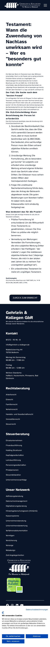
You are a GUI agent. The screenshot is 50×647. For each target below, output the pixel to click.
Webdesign (10, 550)
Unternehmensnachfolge (16, 480)
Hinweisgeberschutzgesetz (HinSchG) (21, 511)
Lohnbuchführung (13, 460)
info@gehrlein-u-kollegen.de (17, 345)
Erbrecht (9, 400)
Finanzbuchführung (14, 445)
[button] (44, 5)
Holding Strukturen (14, 450)
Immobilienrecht (13, 419)
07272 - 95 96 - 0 (13, 340)
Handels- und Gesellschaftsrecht (19, 414)
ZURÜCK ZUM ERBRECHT (25, 298)
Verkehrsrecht (12, 409)
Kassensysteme (12, 516)
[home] (22, 5)
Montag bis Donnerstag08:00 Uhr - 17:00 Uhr (15, 358)
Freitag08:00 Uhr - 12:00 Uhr (15, 366)
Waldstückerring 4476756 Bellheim (14, 351)
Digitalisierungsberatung (16, 506)
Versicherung (11, 541)
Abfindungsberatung (14, 496)
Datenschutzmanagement (16, 501)
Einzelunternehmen (14, 441)
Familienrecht (11, 405)
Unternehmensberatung (16, 521)
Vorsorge (9, 545)
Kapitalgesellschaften (15, 455)
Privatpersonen (12, 470)
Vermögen (10, 536)
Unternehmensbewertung (16, 526)
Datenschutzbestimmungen (37, 610)
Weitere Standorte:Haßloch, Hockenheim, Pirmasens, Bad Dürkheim (22, 375)
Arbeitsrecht (11, 395)
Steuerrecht (11, 424)
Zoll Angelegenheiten (15, 555)
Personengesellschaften (16, 465)
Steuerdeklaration (13, 475)
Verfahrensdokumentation (17, 531)
